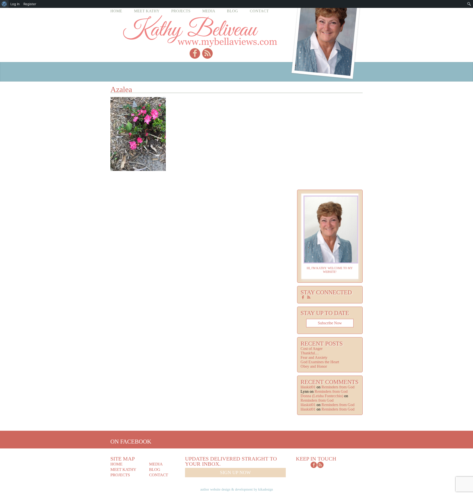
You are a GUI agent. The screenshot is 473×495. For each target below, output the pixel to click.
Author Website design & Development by (236, 489)
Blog (232, 11)
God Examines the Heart (320, 362)
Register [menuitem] (29, 4)
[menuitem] (4, 4)
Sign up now (235, 472)
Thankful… (310, 353)
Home (116, 11)
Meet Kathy (147, 11)
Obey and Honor (314, 366)
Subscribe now (330, 323)
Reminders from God (338, 387)
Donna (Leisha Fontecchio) (322, 396)
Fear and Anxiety (314, 357)
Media (208, 11)
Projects (180, 11)
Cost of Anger (311, 348)
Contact (259, 11)
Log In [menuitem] (15, 4)
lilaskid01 (308, 387)
